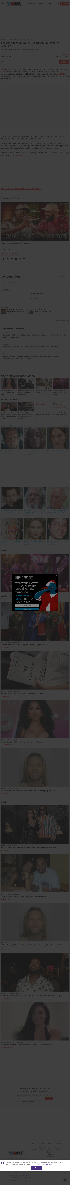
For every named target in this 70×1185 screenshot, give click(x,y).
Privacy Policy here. (46, 1164)
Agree (36, 1168)
